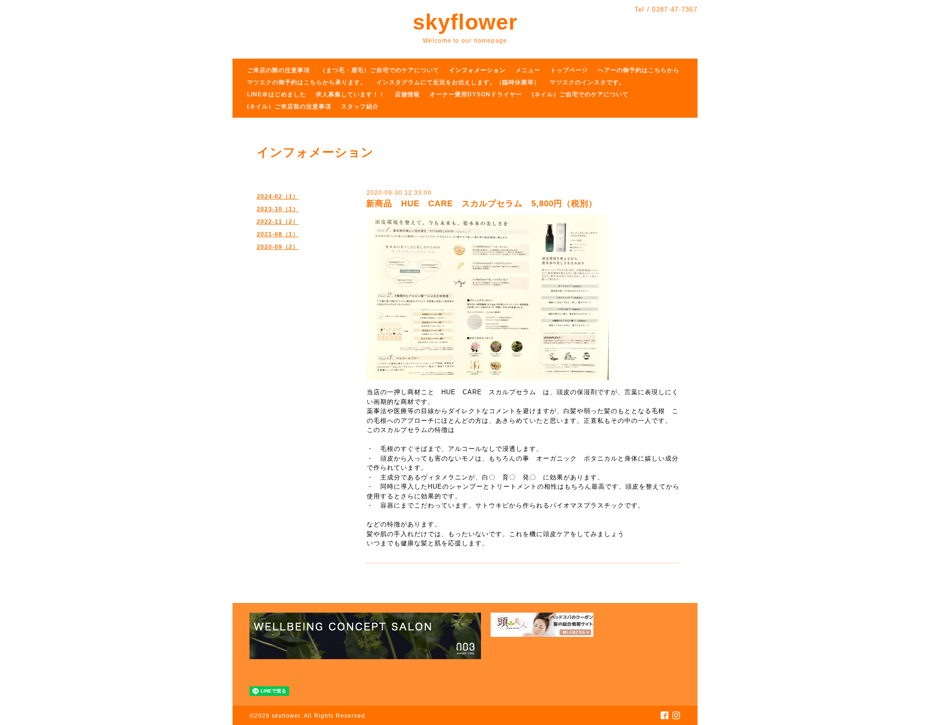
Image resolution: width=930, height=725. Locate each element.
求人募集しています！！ (350, 94)
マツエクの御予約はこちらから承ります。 (307, 82)
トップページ (569, 70)
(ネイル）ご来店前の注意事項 (289, 106)
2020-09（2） (278, 247)
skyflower (465, 22)
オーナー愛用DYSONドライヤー (476, 94)
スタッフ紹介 (360, 106)
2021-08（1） (278, 234)
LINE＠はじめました (276, 94)
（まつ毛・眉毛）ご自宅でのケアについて (379, 70)
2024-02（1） (278, 196)
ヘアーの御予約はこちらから (639, 70)
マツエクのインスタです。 (587, 82)
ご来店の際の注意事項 (278, 70)
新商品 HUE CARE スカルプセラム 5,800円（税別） (481, 203)
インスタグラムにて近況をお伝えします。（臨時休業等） (458, 82)
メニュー (528, 70)
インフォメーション (477, 70)
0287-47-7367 (675, 9)
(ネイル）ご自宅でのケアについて (580, 94)
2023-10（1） (278, 209)
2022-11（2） (278, 221)
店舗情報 (407, 94)
